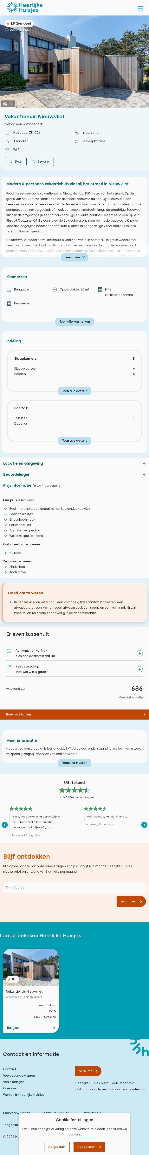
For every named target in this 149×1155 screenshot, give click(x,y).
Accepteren (86, 1147)
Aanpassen (57, 1147)
